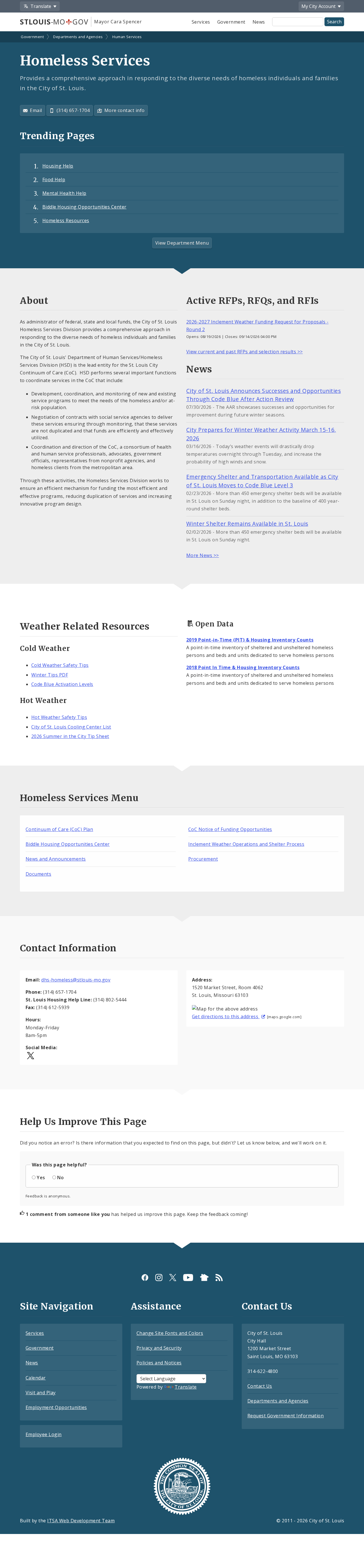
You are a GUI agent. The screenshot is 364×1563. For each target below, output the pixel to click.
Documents (38, 874)
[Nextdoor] (204, 1277)
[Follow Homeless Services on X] (31, 1055)
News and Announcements (56, 859)
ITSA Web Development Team (81, 1520)
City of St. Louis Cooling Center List (71, 727)
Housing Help (57, 166)
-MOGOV (54, 21)
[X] (172, 1277)
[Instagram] (158, 1277)
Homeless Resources (65, 220)
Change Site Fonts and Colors (169, 1333)
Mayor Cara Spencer (118, 21)
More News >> (202, 555)
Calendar (36, 1378)
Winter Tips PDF (49, 675)
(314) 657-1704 (73, 110)
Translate (186, 1387)
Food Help (53, 179)
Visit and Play (41, 1392)
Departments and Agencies (78, 36)
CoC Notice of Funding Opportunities (230, 829)
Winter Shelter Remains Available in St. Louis (247, 523)
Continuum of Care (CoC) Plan (59, 829)
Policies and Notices (159, 1363)
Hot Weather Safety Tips (59, 717)
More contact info (124, 110)
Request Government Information (285, 1416)
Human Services (127, 36)
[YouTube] (188, 1277)
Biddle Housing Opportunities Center (84, 207)
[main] (182, 637)
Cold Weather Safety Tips (60, 665)
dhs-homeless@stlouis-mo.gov (75, 980)
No (60, 1177)
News (259, 22)
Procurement (203, 859)
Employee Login (44, 1434)
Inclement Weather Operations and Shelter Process (246, 844)
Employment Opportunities (56, 1407)
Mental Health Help (64, 193)
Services (201, 22)
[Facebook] (144, 1277)
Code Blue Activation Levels (62, 684)
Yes (41, 1177)
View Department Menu (182, 243)
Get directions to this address (226, 1016)
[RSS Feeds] (219, 1277)
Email (36, 110)
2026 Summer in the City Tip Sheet (70, 736)
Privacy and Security (159, 1348)
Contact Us (259, 1386)
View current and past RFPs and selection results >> (244, 352)
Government (231, 22)
